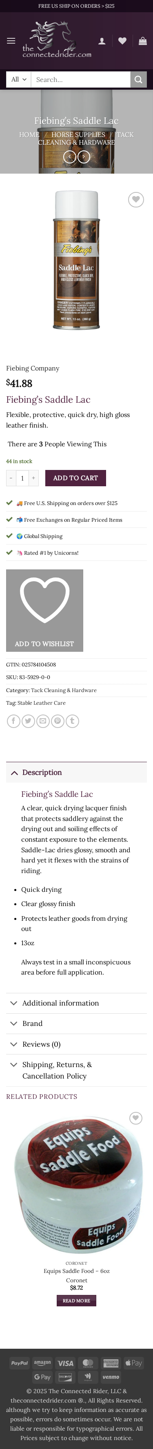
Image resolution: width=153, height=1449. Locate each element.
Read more (77, 1300)
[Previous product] (84, 156)
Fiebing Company (32, 368)
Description (42, 772)
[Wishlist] (122, 41)
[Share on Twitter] (28, 721)
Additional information (60, 1003)
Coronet (76, 1280)
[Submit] (139, 79)
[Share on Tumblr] (72, 721)
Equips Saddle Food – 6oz (77, 1271)
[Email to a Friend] (43, 721)
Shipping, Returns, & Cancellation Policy (57, 1070)
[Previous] (14, 338)
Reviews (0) (41, 1044)
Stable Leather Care (42, 702)
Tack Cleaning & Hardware (86, 138)
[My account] (102, 41)
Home (29, 134)
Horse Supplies (78, 134)
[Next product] (69, 156)
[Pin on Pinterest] (57, 721)
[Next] (36, 338)
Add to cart (75, 478)
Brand (32, 1023)
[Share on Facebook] (13, 721)
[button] (11, 41)
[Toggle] (14, 772)
